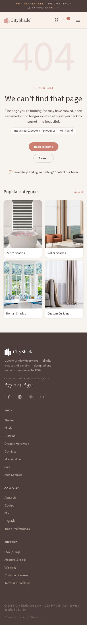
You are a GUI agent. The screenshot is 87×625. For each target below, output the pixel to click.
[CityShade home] (18, 20)
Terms (21, 617)
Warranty (10, 567)
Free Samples (13, 475)
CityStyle (9, 521)
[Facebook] (8, 397)
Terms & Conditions (17, 583)
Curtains (9, 436)
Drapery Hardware (16, 443)
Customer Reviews (16, 575)
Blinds (8, 428)
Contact (9, 505)
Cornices (10, 451)
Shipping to (40, 7)
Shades (9, 420)
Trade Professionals (17, 529)
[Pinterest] (31, 397)
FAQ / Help (12, 552)
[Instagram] (20, 397)
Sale (7, 467)
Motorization (12, 459)
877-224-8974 (26, 382)
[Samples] (56, 20)
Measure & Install (15, 559)
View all (78, 192)
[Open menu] (78, 20)
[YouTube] (42, 397)
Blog (7, 513)
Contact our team (66, 172)
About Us (10, 497)
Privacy (8, 617)
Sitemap (35, 617)
